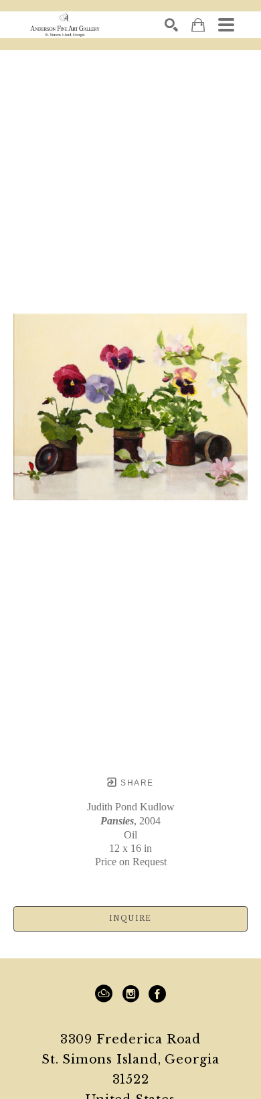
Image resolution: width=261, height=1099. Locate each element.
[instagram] (130, 994)
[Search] (171, 24)
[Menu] (226, 24)
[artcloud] (103, 994)
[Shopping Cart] (198, 25)
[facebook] (157, 994)
